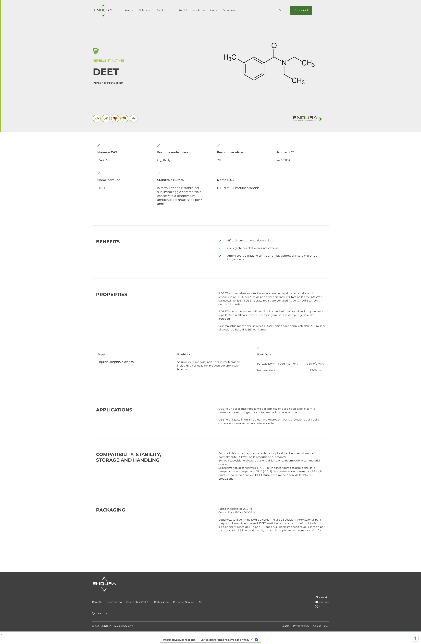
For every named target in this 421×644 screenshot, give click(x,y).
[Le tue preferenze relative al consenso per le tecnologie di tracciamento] (415, 638)
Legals (285, 625)
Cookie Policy (321, 625)
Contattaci (301, 10)
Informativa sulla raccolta (179, 639)
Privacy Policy (301, 625)
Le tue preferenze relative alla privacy (225, 639)
